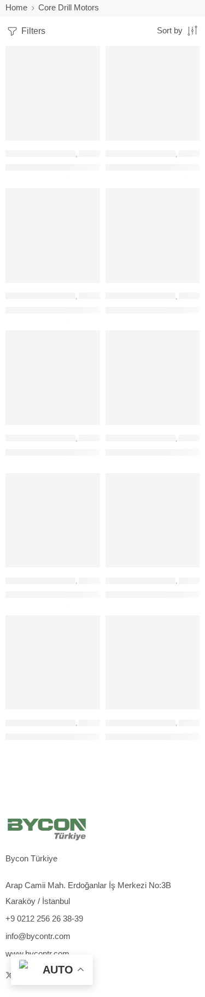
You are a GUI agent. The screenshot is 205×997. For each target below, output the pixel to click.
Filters (32, 31)
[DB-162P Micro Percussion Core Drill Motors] (52, 235)
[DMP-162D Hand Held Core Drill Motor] (153, 377)
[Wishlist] (89, 57)
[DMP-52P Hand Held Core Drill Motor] (153, 662)
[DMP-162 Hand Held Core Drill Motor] (52, 377)
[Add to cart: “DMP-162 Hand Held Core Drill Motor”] (85, 424)
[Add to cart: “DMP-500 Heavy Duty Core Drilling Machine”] (184, 566)
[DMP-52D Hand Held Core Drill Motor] (52, 662)
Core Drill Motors (40, 154)
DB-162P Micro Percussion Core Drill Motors (85, 309)
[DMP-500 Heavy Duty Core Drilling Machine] (153, 520)
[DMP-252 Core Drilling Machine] (52, 520)
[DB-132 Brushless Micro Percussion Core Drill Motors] (52, 93)
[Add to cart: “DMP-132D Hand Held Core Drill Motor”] (184, 281)
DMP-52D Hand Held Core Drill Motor (72, 736)
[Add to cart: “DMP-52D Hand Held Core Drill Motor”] (85, 708)
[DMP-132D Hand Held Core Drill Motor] (153, 235)
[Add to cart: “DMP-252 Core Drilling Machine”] (85, 566)
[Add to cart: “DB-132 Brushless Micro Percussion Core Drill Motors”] (85, 139)
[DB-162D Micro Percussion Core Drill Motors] (153, 93)
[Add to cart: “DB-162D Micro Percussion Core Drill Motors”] (184, 139)
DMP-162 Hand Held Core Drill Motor (71, 452)
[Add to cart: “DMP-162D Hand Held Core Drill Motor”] (184, 424)
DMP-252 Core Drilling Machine (62, 594)
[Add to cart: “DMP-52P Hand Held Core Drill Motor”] (184, 708)
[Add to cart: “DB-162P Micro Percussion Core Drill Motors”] (85, 281)
